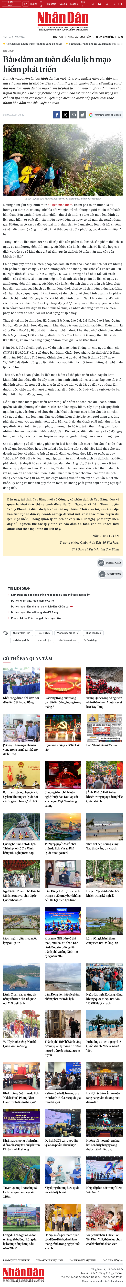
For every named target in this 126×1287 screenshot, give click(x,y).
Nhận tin (114, 4)
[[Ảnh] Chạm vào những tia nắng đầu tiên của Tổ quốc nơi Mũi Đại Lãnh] (21, 977)
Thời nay (58, 37)
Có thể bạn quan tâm (27, 658)
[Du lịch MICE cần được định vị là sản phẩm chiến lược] (63, 1123)
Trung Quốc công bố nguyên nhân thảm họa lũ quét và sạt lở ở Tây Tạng (104, 702)
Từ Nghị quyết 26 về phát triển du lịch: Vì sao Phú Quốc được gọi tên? (60, 848)
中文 (41, 4)
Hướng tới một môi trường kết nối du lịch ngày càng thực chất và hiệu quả (103, 1145)
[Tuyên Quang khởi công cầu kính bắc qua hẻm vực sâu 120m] (21, 1170)
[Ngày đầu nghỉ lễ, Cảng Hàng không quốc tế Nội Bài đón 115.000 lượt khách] (104, 977)
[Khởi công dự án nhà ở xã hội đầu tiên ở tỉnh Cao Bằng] (21, 680)
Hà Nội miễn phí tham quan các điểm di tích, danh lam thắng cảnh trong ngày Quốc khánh (62, 1241)
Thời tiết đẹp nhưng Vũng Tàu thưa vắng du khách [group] (34, 43)
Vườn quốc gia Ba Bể (67, 633)
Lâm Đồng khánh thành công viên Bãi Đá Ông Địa (102, 941)
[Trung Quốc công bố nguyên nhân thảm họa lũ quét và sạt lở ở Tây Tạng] (104, 680)
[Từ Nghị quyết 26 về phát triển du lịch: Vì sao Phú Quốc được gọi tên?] (63, 826)
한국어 (83, 4)
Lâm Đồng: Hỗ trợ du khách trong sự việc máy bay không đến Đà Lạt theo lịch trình (63, 895)
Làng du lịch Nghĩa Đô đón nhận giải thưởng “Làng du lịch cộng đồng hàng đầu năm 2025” (20, 1241)
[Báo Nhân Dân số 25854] (104, 728)
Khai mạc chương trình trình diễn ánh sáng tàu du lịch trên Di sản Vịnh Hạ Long (21, 1145)
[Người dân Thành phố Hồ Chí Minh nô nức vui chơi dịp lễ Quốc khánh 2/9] (21, 874)
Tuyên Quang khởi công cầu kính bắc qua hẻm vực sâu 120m (20, 1192)
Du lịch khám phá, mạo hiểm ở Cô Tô (32, 600)
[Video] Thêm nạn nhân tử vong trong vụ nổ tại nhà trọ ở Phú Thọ (20, 749)
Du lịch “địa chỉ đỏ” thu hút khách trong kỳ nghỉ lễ (102, 893)
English (33, 4)
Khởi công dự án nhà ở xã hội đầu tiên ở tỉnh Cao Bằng (21, 700)
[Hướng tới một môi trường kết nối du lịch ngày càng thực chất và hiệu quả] (104, 1123)
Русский (63, 4)
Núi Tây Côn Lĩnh (21, 633)
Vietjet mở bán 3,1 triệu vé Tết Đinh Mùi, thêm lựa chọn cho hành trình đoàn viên (104, 1239)
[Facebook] (56, 114)
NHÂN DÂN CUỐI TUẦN (80, 37)
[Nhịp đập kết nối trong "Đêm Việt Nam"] (104, 1170)
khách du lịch (44, 640)
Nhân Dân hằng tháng (109, 37)
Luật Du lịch (44, 633)
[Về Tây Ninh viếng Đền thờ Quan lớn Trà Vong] (21, 1024)
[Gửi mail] (73, 114)
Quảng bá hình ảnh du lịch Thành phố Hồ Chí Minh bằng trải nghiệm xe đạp (19, 848)
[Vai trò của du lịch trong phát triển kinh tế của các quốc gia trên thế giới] (63, 1076)
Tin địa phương (107, 4)
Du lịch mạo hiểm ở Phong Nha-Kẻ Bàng (34, 612)
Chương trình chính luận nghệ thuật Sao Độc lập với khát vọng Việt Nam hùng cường (61, 798)
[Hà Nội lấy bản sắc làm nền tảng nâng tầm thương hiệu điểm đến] (104, 1076)
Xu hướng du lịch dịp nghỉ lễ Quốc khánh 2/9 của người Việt (103, 1046)
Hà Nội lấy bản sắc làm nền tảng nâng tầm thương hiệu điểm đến (103, 1097)
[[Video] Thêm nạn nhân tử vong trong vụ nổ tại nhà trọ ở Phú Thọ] (21, 728)
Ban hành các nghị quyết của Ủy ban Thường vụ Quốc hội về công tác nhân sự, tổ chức (21, 796)
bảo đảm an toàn (67, 640)
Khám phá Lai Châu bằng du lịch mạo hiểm (36, 618)
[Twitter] (65, 114)
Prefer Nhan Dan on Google (107, 115)
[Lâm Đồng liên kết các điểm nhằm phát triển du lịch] (63, 977)
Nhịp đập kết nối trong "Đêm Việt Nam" (104, 1190)
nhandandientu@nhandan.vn (106, 1281)
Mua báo (92, 4)
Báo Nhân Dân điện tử (63, 21)
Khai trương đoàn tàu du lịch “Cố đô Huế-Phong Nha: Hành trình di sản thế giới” (21, 1097)
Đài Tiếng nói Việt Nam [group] (83, 1260)
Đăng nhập (122, 3)
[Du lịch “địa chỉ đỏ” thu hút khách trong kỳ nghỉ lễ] (104, 874)
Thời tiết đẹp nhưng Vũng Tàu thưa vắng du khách (102, 846)
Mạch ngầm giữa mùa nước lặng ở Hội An (20, 941)
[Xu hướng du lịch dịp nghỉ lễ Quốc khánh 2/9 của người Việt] (104, 1024)
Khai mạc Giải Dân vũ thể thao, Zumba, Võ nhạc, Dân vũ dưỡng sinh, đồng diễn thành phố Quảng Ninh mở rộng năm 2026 (61, 947)
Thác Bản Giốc (93, 633)
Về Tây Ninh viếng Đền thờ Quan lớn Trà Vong (20, 1044)
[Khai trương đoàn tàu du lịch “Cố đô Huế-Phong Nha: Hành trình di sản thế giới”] (21, 1076)
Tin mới (99, 4)
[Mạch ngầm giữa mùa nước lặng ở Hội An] (21, 921)
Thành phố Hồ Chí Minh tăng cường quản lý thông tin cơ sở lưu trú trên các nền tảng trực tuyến (63, 1048)
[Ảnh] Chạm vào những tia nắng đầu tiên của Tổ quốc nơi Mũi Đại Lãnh (19, 999)
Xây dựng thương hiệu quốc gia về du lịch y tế (62, 1190)
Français (51, 4)
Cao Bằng (91, 640)
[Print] (82, 114)
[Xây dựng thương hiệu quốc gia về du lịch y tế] (63, 1170)
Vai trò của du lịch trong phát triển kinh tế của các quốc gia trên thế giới (63, 1097)
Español (74, 4)
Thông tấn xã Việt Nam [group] (49, 1260)
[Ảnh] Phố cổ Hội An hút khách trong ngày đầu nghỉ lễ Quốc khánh (104, 796)
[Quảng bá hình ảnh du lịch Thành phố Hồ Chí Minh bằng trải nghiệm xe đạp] (21, 826)
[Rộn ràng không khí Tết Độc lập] (63, 728)
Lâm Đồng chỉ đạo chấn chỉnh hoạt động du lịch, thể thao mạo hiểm (50, 594)
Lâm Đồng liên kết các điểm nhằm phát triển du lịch (62, 997)
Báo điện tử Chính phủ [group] (16, 1260)
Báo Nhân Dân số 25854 (101, 745)
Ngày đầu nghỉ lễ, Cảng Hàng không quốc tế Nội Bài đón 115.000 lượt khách (104, 999)
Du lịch (8, 51)
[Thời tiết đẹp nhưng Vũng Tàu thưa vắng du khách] (104, 826)
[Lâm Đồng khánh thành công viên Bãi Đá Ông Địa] (104, 921)
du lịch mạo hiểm (60, 205)
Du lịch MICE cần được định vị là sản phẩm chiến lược (62, 1143)
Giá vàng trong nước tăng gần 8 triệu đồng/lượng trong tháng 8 (63, 702)
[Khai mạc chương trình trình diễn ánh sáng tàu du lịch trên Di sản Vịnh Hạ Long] (21, 1123)
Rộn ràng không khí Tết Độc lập (62, 747)
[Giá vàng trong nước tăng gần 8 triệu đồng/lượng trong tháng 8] (63, 680)
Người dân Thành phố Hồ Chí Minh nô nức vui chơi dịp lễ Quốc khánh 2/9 (21, 895)
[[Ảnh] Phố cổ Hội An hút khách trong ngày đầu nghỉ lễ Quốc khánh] (104, 775)
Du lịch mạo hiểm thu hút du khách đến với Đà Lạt (40, 606)
